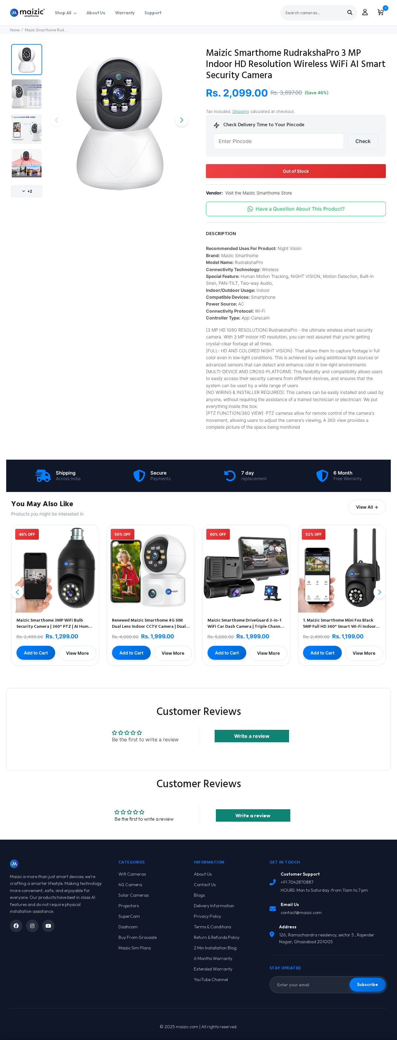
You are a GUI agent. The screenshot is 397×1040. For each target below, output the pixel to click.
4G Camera (130, 884)
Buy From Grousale (137, 937)
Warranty (125, 13)
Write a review (252, 736)
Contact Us (205, 884)
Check (363, 141)
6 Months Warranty (213, 958)
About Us (96, 13)
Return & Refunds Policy (216, 937)
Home (15, 30)
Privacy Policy (207, 916)
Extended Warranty (213, 969)
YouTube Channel (211, 979)
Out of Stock (296, 171)
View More (77, 653)
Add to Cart (36, 652)
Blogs (199, 895)
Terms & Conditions (212, 927)
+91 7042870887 (297, 882)
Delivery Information (214, 905)
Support (153, 13)
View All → (367, 507)
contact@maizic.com (301, 912)
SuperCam (129, 916)
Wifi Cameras (132, 874)
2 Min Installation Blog (215, 948)
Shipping (240, 111)
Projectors (128, 905)
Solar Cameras (133, 895)
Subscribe (367, 984)
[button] (182, 120)
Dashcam (128, 927)
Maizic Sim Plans (134, 948)
